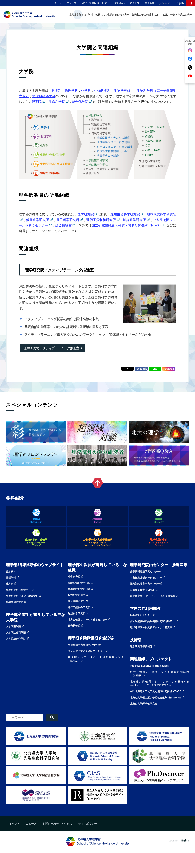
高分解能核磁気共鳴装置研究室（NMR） (152, 621)
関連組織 (150, 3)
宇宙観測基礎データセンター (146, 577)
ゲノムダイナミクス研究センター (86, 650)
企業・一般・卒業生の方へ (178, 14)
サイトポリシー (87, 823)
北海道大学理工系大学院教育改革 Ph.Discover (155, 697)
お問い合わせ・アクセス (125, 3)
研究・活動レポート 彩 (94, 3)
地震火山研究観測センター (83, 644)
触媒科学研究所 (134, 219)
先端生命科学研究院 (125, 214)
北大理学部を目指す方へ (115, 14)
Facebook (141, 368)
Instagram (169, 368)
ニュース (72, 3)
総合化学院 (80, 101)
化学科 (86, 90)
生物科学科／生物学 (36, 542)
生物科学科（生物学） (18, 589)
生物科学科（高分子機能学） (22, 596)
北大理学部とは (77, 14)
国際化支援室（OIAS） (142, 589)
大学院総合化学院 (16, 638)
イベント (56, 3)
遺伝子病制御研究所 (101, 219)
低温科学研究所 (37, 219)
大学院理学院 (13, 626)
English (180, 3)
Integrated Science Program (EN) (148, 665)
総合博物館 (63, 225)
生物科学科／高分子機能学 (97, 542)
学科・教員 (94, 14)
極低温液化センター (141, 615)
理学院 (37, 101)
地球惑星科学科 (43, 96)
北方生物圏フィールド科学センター (88, 619)
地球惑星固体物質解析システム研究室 (151, 627)
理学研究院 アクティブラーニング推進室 (51, 348)
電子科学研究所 (67, 219)
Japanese (165, 3)
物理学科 (71, 90)
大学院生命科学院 (16, 632)
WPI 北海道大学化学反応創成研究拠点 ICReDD (155, 691)
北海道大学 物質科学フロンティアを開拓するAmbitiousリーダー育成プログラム (159, 683)
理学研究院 (85, 214)
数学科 (57, 90)
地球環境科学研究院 (79, 588)
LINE (155, 368)
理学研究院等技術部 (141, 646)
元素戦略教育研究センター (145, 583)
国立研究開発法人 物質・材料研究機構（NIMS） (127, 225)
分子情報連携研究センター (145, 571)
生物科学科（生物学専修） (113, 90)
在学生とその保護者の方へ (146, 14)
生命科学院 (57, 101)
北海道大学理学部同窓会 (143, 703)
